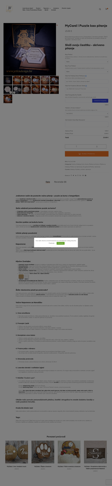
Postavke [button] (51, 243)
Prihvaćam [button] (61, 243)
